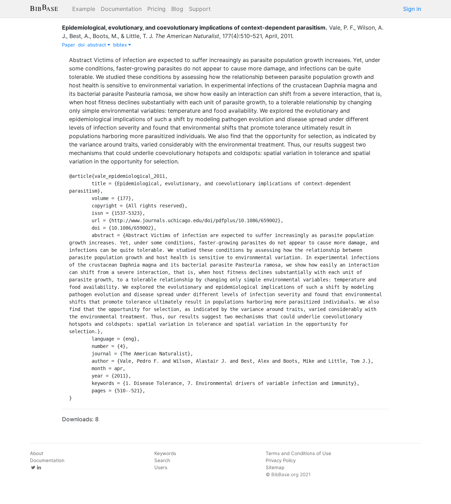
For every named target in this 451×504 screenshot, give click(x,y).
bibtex (120, 45)
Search (162, 460)
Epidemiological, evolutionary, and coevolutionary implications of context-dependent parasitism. (194, 27)
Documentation (121, 8)
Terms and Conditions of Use (298, 453)
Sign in (412, 8)
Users (160, 467)
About (36, 453)
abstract (97, 45)
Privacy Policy (281, 460)
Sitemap (275, 467)
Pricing (156, 8)
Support (200, 8)
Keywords (165, 453)
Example (83, 8)
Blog (177, 8)
